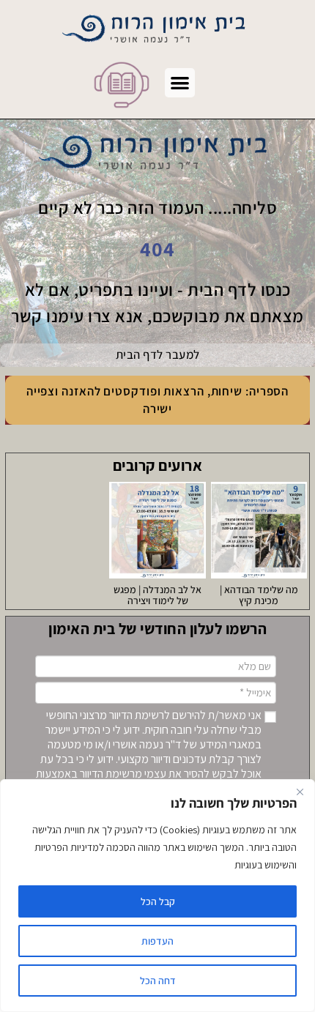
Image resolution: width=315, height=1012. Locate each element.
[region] (157, 895)
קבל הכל (158, 901)
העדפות (157, 941)
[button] (180, 83)
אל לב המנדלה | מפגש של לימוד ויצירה (157, 595)
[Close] (299, 791)
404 (157, 248)
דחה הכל (158, 980)
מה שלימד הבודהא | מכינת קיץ (259, 595)
